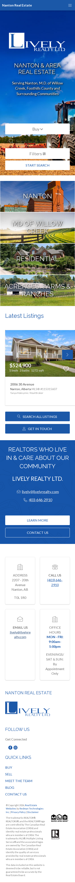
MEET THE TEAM (18, 781)
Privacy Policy (18, 812)
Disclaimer (33, 812)
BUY (8, 767)
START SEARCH (38, 165)
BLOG (9, 787)
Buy (36, 128)
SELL (8, 774)
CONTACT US (16, 794)
